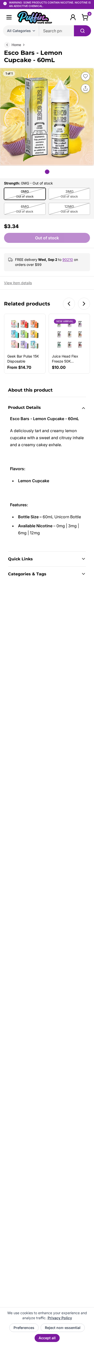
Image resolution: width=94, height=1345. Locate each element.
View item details (18, 283)
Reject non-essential (62, 1327)
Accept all (47, 1338)
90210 (67, 259)
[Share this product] (85, 88)
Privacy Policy (60, 1318)
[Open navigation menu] (9, 17)
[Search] (82, 30)
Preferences (24, 1327)
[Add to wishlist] (85, 76)
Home (16, 45)
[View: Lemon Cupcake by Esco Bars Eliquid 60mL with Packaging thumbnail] (47, 172)
